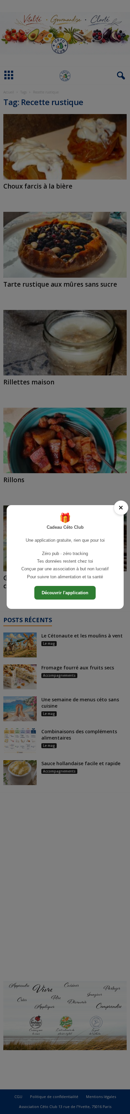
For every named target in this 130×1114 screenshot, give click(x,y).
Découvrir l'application (65, 592)
